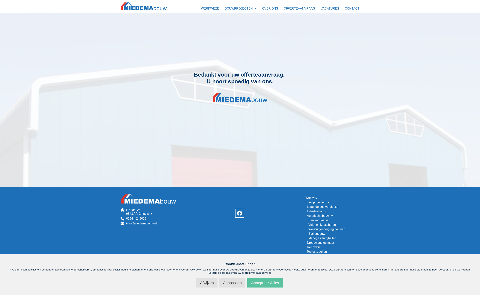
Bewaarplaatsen (319, 220)
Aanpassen (232, 283)
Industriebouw (316, 211)
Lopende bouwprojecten (323, 206)
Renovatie (314, 247)
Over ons (270, 8)
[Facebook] (239, 213)
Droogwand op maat (320, 242)
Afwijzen (207, 283)
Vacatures (330, 8)
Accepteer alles (265, 283)
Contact (352, 8)
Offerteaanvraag (299, 8)
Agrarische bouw (318, 215)
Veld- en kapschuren (322, 224)
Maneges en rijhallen (322, 238)
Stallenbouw (316, 233)
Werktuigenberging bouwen (326, 229)
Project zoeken (317, 251)
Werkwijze (210, 8)
